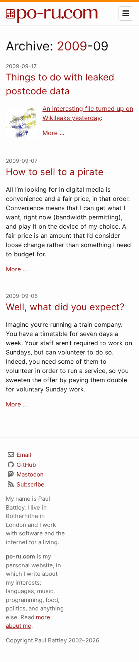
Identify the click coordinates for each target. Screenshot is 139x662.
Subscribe (29, 484)
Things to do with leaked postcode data (60, 84)
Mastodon (29, 474)
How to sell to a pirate (54, 171)
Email (23, 454)
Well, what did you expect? (65, 307)
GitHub (25, 464)
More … (53, 133)
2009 (72, 45)
